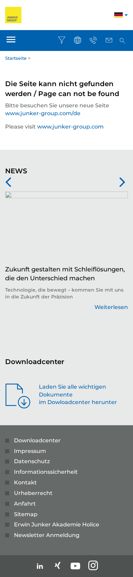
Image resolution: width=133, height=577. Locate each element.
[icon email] (109, 40)
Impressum (30, 451)
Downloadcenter (37, 440)
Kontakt (25, 482)
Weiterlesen (111, 307)
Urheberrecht (33, 493)
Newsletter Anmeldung (46, 535)
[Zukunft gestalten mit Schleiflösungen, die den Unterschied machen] (66, 228)
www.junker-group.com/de (42, 113)
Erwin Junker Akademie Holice (56, 524)
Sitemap (26, 514)
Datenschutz (32, 461)
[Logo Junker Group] (13, 14)
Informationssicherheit (46, 472)
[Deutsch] (118, 16)
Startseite (16, 58)
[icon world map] (77, 40)
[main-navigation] (11, 40)
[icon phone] (93, 40)
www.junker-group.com (70, 126)
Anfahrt (25, 503)
